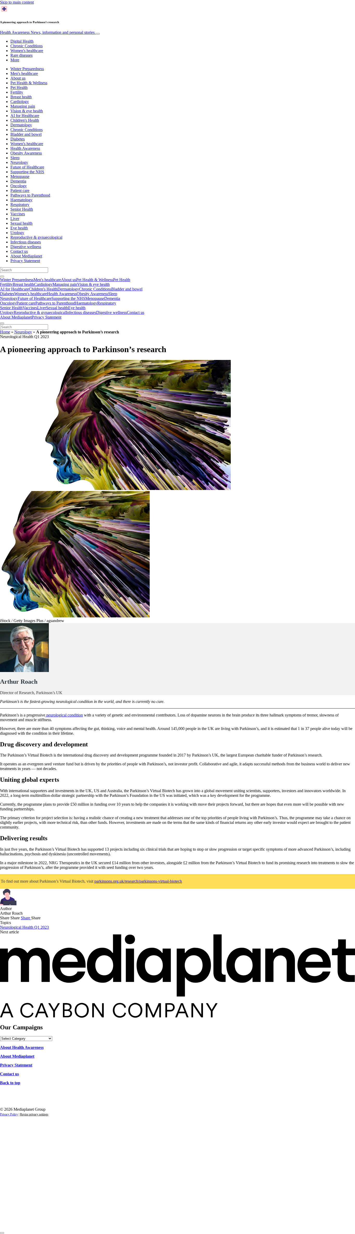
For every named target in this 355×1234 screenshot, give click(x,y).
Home (5, 332)
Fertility (16, 92)
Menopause (19, 176)
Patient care (19, 190)
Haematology (21, 200)
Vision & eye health (26, 111)
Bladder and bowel (26, 134)
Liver (14, 218)
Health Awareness (47, 32)
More (14, 60)
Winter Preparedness (27, 69)
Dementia (18, 181)
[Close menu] (2, 323)
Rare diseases (21, 55)
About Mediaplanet (26, 256)
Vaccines (17, 214)
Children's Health (24, 120)
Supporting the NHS (27, 172)
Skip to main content (17, 2)
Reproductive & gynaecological (36, 237)
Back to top (10, 1083)
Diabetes (17, 139)
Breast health (21, 97)
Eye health (19, 228)
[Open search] (2, 276)
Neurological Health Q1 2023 (24, 927)
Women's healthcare (26, 50)
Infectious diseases (25, 242)
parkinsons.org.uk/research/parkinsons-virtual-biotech (138, 881)
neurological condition (64, 715)
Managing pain (22, 106)
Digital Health (22, 41)
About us (17, 78)
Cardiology (19, 101)
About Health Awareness (22, 1047)
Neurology (19, 162)
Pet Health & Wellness (28, 83)
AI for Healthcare (24, 115)
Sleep (14, 158)
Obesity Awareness (26, 153)
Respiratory (19, 204)
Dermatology (21, 125)
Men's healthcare (24, 73)
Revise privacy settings (34, 1114)
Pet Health (19, 87)
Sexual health (21, 223)
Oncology (18, 186)
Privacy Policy (9, 1114)
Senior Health (21, 209)
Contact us (19, 251)
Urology (17, 232)
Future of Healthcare (27, 167)
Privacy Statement (25, 261)
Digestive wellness (25, 246)
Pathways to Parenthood (30, 195)
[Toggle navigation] (98, 34)
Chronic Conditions (26, 46)
